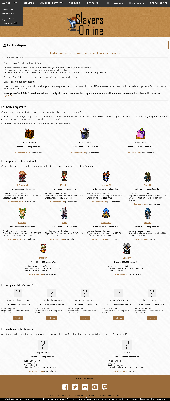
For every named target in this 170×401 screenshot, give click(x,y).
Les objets (102, 53)
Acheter (18, 318)
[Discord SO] (85, 387)
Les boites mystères (60, 53)
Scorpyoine (106, 222)
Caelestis (22, 222)
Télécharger (159, 3)
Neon (64, 222)
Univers (28, 3)
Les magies (89, 53)
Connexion (117, 3)
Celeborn (127, 258)
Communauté (49, 3)
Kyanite (7, 95)
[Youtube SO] (95, 387)
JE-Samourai (22, 185)
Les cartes (114, 53)
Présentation (8, 9)
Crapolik (148, 185)
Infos (123, 395)
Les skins (77, 53)
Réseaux (92, 3)
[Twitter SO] (75, 387)
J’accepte (160, 399)
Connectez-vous (22, 153)
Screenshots (8, 13)
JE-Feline (64, 185)
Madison (43, 258)
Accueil (8, 3)
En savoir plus (147, 399)
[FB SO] (65, 387)
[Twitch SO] (105, 387)
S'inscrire (138, 3)
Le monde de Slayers (8, 19)
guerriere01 (106, 185)
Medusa (147, 222)
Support (75, 3)
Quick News (8, 23)
